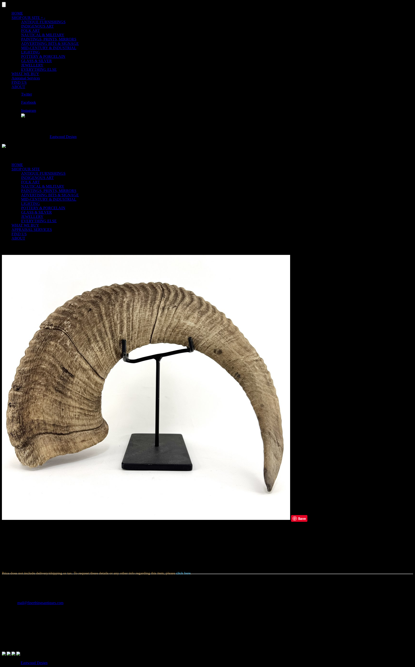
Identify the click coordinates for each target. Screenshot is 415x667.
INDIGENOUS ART (37, 26)
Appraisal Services (26, 78)
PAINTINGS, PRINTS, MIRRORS (48, 39)
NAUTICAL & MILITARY (42, 35)
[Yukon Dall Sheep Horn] (146, 519)
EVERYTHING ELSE (39, 69)
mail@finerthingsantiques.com (40, 603)
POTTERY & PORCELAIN (43, 56)
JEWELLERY (32, 65)
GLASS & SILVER (36, 61)
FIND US (19, 82)
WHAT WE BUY (25, 74)
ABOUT (18, 87)
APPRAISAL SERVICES (32, 230)
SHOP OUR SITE (28, 18)
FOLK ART (30, 31)
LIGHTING (30, 52)
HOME (17, 13)
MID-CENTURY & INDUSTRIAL (48, 48)
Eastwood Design (63, 137)
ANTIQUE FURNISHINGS (43, 22)
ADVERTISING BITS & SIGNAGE (50, 44)
